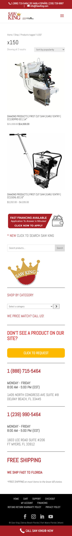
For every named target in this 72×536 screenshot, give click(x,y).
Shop (16, 34)
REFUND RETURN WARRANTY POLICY (24, 507)
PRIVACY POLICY (53, 507)
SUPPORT (36, 498)
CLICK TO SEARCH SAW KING (35, 235)
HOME (16, 498)
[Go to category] (56, 306)
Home (9, 34)
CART (25, 498)
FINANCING (42, 502)
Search (60, 248)
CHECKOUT (50, 498)
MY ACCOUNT (27, 502)
